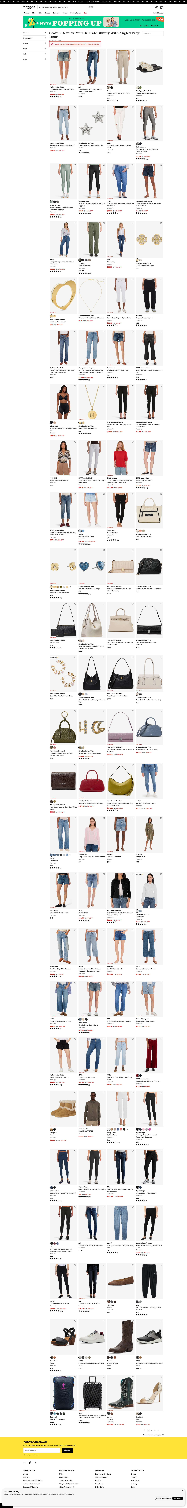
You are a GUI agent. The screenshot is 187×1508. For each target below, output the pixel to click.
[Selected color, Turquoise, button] (108, 1413)
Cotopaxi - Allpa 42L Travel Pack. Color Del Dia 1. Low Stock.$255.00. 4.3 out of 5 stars (63, 1400)
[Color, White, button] (86, 1357)
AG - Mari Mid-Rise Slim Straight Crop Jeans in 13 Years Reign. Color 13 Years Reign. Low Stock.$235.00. (92, 75)
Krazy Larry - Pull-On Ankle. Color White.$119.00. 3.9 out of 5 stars (121, 1118)
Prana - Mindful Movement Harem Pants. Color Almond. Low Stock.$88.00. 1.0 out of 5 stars (121, 75)
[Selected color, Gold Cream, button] (51, 587)
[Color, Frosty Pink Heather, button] (143, 1129)
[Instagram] (24, 1462)
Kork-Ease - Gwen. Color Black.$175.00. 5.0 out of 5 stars (63, 1345)
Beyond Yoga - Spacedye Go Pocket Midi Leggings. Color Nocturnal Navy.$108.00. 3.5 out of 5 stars (63, 1175)
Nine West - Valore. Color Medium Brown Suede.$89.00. (121, 1289)
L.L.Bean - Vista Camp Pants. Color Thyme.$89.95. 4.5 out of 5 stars (92, 247)
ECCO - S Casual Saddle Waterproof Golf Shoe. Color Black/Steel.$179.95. (149, 1345)
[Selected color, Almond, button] (108, 87)
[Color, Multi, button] (83, 747)
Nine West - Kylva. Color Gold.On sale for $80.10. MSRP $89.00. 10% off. (149, 1400)
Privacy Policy (68, 1494)
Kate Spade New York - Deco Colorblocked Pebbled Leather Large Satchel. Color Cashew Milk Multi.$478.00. (121, 627)
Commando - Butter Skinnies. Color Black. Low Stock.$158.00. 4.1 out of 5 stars (121, 518)
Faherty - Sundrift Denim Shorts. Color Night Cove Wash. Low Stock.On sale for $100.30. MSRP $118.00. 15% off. (121, 953)
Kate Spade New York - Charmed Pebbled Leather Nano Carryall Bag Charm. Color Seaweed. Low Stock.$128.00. (63, 734)
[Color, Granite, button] (86, 260)
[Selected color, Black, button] (51, 422)
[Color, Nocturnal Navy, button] (140, 1129)
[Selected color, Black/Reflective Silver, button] (51, 1243)
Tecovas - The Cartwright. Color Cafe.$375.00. (121, 1345)
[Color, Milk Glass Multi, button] (83, 640)
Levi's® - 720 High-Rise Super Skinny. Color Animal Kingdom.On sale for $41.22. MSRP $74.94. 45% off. (149, 788)
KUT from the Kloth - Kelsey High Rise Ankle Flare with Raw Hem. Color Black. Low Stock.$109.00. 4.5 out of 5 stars (149, 355)
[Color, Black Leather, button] (111, 1301)
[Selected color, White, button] (51, 316)
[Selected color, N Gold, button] (80, 422)
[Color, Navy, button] (140, 1075)
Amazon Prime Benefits (31, 1484)
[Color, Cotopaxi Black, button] (60, 1413)
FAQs (61, 1474)
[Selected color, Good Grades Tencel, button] (51, 854)
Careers (26, 1477)
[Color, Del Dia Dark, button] (57, 1413)
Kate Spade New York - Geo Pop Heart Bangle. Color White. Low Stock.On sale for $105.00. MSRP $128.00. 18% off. (63, 302)
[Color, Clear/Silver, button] (140, 260)
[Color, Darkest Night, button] (54, 1187)
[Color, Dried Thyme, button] (54, 801)
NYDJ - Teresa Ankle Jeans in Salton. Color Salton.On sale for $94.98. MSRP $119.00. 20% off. (149, 953)
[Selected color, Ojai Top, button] (80, 530)
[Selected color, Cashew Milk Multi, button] (80, 640)
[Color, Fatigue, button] (63, 1413)
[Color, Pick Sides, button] (63, 854)
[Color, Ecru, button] (83, 1019)
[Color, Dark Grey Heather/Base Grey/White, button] (140, 1301)
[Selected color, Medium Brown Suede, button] (108, 1301)
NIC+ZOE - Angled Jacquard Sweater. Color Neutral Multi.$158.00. (63, 464)
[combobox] (62, 7)
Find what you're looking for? (152, 1435)
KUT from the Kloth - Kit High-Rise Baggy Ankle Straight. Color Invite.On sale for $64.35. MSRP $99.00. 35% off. (63, 132)
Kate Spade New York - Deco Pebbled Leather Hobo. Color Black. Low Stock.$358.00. (121, 680)
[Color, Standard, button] (140, 911)
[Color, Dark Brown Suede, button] (114, 1301)
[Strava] (35, 1462)
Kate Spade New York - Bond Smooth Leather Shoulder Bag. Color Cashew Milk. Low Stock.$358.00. (149, 680)
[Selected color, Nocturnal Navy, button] (51, 1187)
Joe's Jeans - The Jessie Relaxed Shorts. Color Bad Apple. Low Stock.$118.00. (63, 898)
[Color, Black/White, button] (140, 143)
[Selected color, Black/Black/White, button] (137, 1301)
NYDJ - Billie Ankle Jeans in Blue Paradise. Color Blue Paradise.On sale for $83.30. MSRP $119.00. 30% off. (121, 1007)
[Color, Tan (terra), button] (54, 1357)
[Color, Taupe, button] (111, 1129)
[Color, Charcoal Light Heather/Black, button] (57, 201)
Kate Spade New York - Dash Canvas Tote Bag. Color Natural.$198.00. (149, 518)
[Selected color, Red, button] (137, 1075)
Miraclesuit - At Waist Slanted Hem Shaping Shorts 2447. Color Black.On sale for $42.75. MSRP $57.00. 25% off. (63, 410)
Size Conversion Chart (103, 1474)
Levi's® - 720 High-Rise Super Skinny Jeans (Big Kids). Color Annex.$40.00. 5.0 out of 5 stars (121, 1232)
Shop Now (108, 2)
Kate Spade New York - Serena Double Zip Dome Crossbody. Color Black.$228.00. (149, 573)
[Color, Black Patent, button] (140, 1413)
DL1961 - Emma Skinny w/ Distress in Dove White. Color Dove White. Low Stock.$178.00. (121, 132)
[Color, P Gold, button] (83, 422)
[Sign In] (156, 7)
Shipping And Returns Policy (69, 1484)
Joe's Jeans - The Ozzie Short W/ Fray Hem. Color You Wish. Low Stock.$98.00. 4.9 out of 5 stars (121, 355)
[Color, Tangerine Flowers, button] (121, 1129)
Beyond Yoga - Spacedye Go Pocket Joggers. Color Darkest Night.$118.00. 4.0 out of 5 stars (149, 1175)
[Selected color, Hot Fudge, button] (51, 801)
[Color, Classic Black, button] (83, 260)
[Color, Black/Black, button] (54, 1129)
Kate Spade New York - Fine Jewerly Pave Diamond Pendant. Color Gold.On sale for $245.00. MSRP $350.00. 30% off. (92, 302)
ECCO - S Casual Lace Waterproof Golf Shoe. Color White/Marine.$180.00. (92, 1345)
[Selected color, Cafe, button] (108, 1357)
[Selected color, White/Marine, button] (80, 1357)
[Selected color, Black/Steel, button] (137, 1357)
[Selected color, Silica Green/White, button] (51, 201)
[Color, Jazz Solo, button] (83, 530)
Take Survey (99, 1484)
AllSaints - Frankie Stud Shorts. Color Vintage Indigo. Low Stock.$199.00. (121, 842)
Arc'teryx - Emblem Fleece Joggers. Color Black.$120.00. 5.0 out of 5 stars (149, 302)
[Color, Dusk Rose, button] (54, 747)
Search (91, 7)
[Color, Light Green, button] (60, 587)
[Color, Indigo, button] (118, 1129)
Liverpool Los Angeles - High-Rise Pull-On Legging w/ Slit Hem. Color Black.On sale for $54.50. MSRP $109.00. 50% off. (121, 410)
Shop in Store (156, 26)
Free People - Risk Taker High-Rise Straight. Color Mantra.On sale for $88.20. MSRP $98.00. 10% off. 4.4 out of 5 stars (63, 953)
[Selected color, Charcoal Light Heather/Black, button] (137, 143)
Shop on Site (144, 26)
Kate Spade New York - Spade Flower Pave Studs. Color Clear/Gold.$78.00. (149, 247)
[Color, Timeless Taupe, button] (83, 694)
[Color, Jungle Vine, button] (140, 87)
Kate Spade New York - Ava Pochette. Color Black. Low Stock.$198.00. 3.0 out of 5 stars (63, 627)
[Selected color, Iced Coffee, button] (51, 1129)
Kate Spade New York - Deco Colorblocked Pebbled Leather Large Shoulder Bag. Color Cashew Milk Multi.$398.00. (92, 627)
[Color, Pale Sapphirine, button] (86, 694)
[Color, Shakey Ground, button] (67, 854)
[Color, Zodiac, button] (86, 1019)
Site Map (98, 1480)
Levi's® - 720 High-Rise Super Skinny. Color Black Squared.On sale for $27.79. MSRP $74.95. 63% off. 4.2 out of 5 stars (63, 1289)
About (25, 1474)
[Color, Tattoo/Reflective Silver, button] (54, 1243)
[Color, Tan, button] (111, 1413)
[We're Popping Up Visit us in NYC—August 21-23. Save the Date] (93, 22)
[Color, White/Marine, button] (140, 1357)
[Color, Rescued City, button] (57, 854)
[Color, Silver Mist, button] (146, 1129)
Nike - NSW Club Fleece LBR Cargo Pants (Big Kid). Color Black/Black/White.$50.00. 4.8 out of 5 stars (149, 1289)
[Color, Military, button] (114, 1129)
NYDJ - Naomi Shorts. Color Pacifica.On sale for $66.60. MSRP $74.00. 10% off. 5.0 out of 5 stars (92, 898)
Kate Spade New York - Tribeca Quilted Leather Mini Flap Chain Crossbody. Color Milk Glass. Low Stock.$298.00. (121, 573)
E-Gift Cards (99, 1487)
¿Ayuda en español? (66, 1480)
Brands (133, 1474)
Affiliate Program (101, 1477)
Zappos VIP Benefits (30, 1487)
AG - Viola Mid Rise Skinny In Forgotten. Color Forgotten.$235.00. (92, 1232)
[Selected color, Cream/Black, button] (137, 87)
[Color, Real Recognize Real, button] (54, 854)
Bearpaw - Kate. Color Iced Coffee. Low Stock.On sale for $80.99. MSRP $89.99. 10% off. (63, 1118)
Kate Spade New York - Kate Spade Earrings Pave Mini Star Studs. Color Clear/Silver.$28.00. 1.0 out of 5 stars (92, 132)
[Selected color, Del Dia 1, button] (51, 1413)
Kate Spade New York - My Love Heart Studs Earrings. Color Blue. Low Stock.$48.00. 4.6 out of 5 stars (92, 573)
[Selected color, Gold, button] (137, 1413)
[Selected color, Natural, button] (137, 530)
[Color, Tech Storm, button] (60, 854)
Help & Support (158, 13)
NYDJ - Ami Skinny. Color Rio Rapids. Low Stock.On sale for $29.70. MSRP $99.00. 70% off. (121, 247)
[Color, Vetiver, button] (89, 1357)
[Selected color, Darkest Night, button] (137, 1129)
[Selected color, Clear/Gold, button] (137, 260)
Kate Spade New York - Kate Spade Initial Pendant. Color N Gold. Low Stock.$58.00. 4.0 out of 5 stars (92, 410)
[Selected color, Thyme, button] (80, 260)
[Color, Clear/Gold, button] (54, 587)
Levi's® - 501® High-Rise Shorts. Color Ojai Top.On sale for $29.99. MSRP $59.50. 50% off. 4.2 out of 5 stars (92, 518)
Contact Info (63, 1477)
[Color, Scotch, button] (114, 1357)
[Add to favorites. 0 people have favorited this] (75, 50)
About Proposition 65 (66, 1487)
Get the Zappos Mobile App (33, 1480)
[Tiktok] (30, 1462)
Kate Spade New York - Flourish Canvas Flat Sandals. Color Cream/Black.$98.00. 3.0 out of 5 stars (149, 75)
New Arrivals (135, 1480)
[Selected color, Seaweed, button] (51, 747)
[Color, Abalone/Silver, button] (63, 587)
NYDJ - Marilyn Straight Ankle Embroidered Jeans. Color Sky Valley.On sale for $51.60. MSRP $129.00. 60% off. (121, 1062)
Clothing (134, 1477)
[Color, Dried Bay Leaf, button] (143, 530)
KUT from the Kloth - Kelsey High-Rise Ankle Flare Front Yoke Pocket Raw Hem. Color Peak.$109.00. (63, 355)
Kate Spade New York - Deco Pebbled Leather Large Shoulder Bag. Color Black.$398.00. (92, 680)
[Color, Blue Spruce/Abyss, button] (54, 1413)
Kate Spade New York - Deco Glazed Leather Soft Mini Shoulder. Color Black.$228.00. (149, 627)
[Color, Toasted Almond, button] (89, 260)
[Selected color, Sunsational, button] (80, 1019)
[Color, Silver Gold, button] (57, 587)
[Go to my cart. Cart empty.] (162, 7)
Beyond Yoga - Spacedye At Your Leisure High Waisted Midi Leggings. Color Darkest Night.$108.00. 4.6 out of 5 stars (149, 1118)
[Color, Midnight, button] (111, 1357)
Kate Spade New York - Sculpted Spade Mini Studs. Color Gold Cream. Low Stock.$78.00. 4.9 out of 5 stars (63, 573)
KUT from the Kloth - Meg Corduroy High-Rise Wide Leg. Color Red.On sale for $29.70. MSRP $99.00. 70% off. (149, 1062)
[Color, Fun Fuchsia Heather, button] (149, 1129)
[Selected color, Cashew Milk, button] (137, 694)
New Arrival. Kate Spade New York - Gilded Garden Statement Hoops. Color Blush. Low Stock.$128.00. (63, 680)
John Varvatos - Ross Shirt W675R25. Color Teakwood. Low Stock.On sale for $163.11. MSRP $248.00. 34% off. (92, 1118)
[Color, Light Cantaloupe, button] (140, 530)
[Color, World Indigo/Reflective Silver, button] (57, 1243)
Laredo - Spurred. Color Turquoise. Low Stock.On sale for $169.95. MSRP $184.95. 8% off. (121, 1400)
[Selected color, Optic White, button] (137, 911)
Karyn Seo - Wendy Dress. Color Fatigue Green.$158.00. (149, 842)
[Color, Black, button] (111, 87)
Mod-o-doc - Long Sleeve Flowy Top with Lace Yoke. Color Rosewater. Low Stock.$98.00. (92, 842)
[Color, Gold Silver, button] (54, 316)
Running (134, 1484)
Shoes (133, 1487)
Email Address (30, 1450)
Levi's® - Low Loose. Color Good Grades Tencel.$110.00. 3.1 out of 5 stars (63, 842)
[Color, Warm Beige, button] (54, 422)
